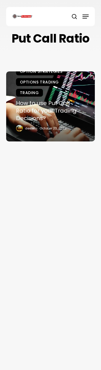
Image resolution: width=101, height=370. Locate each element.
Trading (29, 93)
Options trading (39, 82)
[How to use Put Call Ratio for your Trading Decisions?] (50, 106)
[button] (85, 16)
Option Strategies (41, 71)
